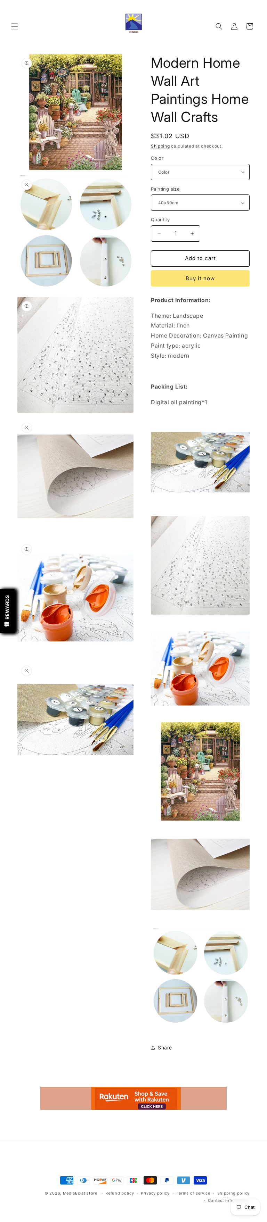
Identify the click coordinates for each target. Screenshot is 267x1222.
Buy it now (200, 278)
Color (157, 158)
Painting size (165, 189)
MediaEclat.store (80, 1193)
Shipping (160, 146)
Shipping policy (233, 1193)
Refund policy (119, 1193)
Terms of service (193, 1193)
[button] (14, 26)
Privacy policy (155, 1193)
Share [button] (165, 1047)
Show (7, 611)
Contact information (229, 1200)
